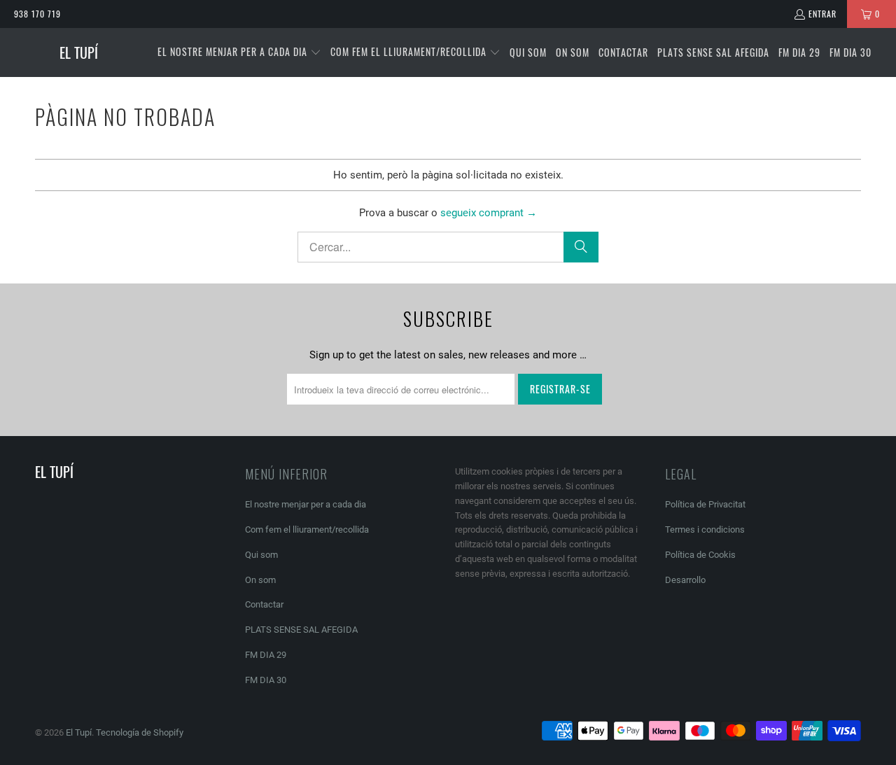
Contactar (264, 604)
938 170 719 (37, 14)
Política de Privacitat (705, 504)
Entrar (822, 14)
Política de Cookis (700, 554)
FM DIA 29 (265, 655)
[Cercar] (581, 247)
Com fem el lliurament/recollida (307, 529)
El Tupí (79, 732)
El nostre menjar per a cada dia (305, 504)
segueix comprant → (488, 212)
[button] (239, 52)
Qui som (261, 554)
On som (260, 580)
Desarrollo (685, 580)
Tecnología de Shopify (139, 732)
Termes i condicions (705, 529)
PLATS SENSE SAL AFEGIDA (301, 629)
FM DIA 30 (265, 680)
